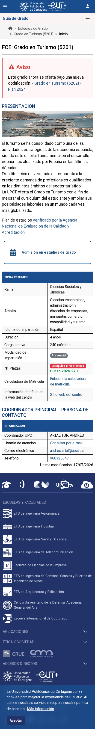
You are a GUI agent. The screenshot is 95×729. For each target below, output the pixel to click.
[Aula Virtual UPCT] (6, 484)
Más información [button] (40, 709)
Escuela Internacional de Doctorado (41, 618)
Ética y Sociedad (18, 642)
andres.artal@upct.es (67, 450)
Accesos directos (20, 663)
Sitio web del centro (66, 394)
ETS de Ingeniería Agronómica (36, 514)
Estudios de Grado (33, 28)
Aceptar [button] (16, 721)
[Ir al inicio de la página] (10, 28)
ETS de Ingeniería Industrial (34, 526)
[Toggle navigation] (5, 6)
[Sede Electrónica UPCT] (22, 484)
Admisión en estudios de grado (49, 252)
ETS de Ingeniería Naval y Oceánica (40, 539)
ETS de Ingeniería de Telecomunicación (43, 552)
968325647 (59, 458)
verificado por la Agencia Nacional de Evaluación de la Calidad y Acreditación (39, 226)
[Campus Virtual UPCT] (41, 484)
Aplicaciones (15, 631)
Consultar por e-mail (66, 443)
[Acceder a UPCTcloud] (87, 485)
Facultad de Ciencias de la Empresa (40, 565)
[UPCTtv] (65, 484)
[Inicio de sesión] (87, 6)
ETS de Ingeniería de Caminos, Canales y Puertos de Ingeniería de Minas (53, 578)
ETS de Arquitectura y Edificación (39, 592)
